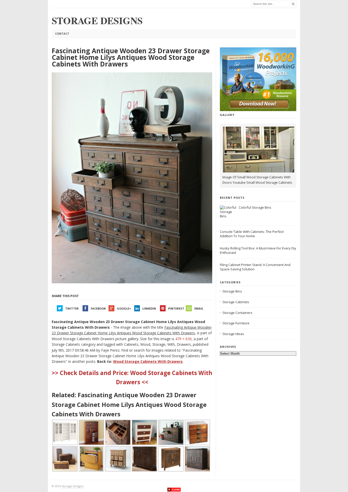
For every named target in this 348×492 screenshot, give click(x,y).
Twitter (72, 308)
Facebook (98, 308)
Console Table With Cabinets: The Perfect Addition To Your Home (252, 233)
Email (198, 308)
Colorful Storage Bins (255, 207)
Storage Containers (237, 312)
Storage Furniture (235, 323)
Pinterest (176, 308)
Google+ (124, 308)
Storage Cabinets (235, 302)
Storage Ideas (233, 333)
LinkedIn (149, 308)
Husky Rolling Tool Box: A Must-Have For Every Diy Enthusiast (258, 250)
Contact (62, 33)
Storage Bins (232, 291)
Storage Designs (72, 486)
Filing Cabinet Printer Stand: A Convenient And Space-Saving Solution (255, 266)
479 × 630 (183, 338)
